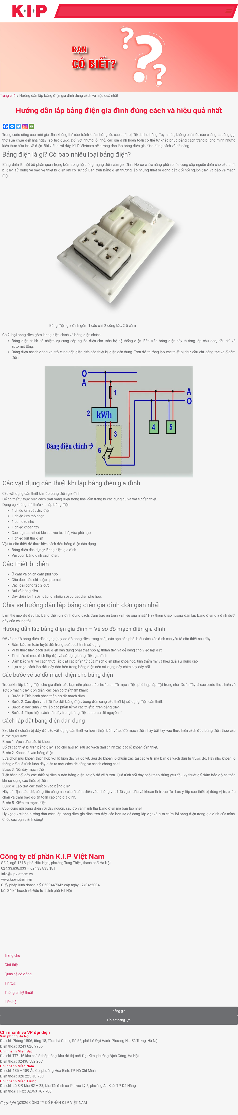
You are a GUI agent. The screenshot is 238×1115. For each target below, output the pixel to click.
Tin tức (10, 983)
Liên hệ (10, 1002)
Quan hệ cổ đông (18, 974)
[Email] (31, 126)
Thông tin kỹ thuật (19, 992)
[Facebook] (5, 126)
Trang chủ (8, 95)
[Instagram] (25, 126)
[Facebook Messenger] (12, 126)
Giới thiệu (12, 965)
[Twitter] (18, 126)
